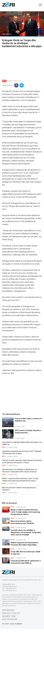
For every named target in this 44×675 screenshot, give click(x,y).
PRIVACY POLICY (11, 613)
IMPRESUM (8, 610)
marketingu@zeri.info (9, 586)
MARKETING (9, 616)
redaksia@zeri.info (8, 584)
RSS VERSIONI (9, 619)
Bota (4, 81)
